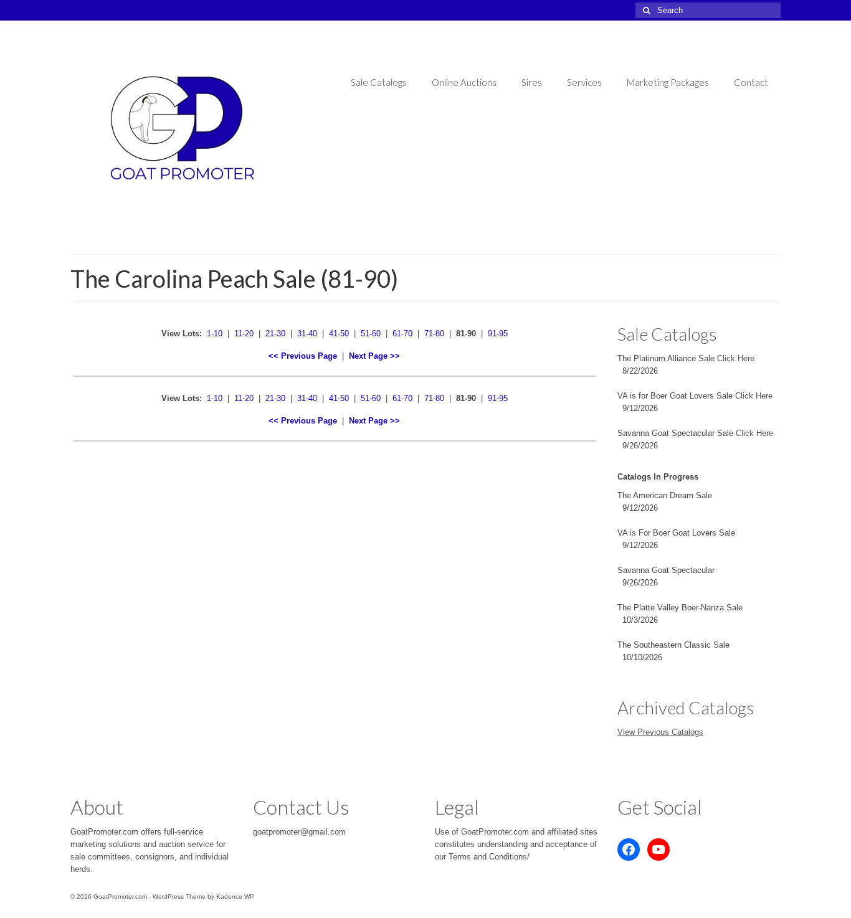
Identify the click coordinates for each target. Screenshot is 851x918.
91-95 (498, 333)
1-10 (214, 333)
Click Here (735, 358)
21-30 (275, 333)
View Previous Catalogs (660, 732)
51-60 (371, 333)
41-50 (339, 333)
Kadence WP (235, 896)
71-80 (434, 333)
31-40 (307, 333)
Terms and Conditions (488, 856)
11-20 (244, 333)
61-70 (402, 333)
